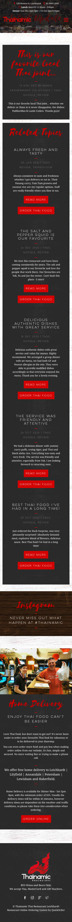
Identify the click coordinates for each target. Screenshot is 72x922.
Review (43, 95)
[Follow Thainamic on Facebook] (25, 898)
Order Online (36, 819)
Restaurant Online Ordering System (27, 910)
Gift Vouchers (54, 889)
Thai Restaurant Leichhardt (43, 906)
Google (29, 95)
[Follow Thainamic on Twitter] (47, 898)
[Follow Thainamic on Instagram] (32, 898)
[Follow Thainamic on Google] (39, 898)
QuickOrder (58, 910)
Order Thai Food (36, 211)
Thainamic (21, 906)
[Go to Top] (66, 918)
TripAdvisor (43, 167)
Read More (36, 200)
